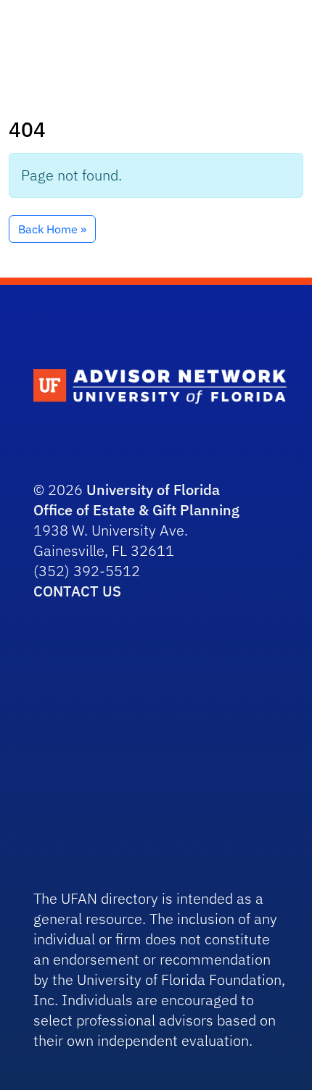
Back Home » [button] (52, 229)
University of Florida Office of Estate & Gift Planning (136, 500)
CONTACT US (77, 591)
